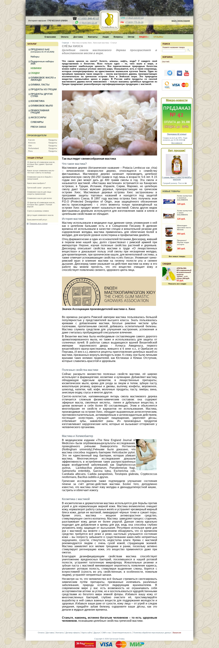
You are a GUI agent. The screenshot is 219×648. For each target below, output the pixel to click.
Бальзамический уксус (37, 220)
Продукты (52, 140)
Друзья (97, 633)
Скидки (167, 264)
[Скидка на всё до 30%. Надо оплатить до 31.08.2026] (176, 132)
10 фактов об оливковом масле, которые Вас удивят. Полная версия (41, 204)
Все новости (176, 143)
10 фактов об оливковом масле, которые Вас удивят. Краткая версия (41, 164)
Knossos (32, 143)
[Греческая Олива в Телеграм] (169, 75)
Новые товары (171, 191)
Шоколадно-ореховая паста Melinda (184, 228)
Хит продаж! (176, 150)
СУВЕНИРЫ (37, 122)
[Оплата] (109, 647)
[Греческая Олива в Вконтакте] (179, 75)
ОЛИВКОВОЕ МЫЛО (42, 105)
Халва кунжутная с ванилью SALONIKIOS (184, 198)
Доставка (78, 37)
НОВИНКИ (36, 68)
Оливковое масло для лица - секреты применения (39, 193)
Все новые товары (177, 256)
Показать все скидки (177, 284)
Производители (37, 135)
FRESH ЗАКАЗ (38, 127)
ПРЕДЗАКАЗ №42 (42, 50)
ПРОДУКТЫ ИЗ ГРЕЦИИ (44, 89)
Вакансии (177, 633)
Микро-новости (177, 100)
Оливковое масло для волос (39, 198)
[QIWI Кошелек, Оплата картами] (176, 90)
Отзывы (158, 37)
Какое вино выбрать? (36, 183)
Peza (30, 151)
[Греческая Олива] (109, 28)
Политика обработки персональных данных (152, 633)
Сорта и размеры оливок (38, 211)
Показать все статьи (38, 223)
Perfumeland (33, 148)
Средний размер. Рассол (174, 183)
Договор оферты (73, 633)
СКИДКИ (35, 73)
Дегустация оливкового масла (40, 215)
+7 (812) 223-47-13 (134, 18)
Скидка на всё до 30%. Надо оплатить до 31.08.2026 (175, 139)
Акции (105, 37)
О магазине (50, 37)
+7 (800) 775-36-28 (134, 22)
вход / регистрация (181, 20)
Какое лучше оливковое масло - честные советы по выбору (41, 172)
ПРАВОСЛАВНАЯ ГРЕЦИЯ (40, 111)
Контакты (93, 37)
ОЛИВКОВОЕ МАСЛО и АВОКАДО (43, 78)
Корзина (168, 57)
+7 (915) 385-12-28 (88, 23)
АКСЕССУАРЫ (38, 117)
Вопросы (118, 37)
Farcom (31, 140)
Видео (144, 37)
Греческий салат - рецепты (39, 188)
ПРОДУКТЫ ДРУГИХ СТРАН (42, 95)
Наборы (35, 56)
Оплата (64, 37)
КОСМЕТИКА (37, 101)
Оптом (131, 37)
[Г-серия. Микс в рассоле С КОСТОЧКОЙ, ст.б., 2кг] (177, 175)
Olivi (30, 146)
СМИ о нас (106, 633)
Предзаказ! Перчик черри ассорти (183, 242)
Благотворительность (122, 633)
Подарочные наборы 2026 (42, 62)
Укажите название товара (173, 47)
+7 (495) (88, 18)
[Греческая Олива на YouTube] (186, 75)
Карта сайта (87, 633)
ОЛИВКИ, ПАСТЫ (40, 84)
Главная (65, 43)
